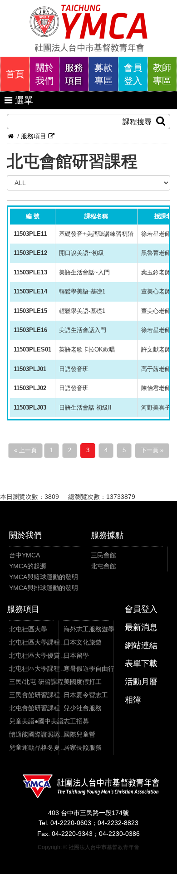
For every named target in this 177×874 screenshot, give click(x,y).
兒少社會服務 (83, 708)
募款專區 (103, 74)
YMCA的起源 (27, 566)
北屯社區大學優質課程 (37, 655)
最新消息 (141, 627)
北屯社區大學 (28, 629)
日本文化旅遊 (83, 642)
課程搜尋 (137, 122)
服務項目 (74, 74)
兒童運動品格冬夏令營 (37, 747)
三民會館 (103, 555)
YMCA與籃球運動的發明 (43, 577)
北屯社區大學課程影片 (37, 668)
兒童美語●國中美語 (36, 721)
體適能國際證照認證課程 (37, 734)
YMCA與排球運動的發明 (43, 587)
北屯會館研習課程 (34, 708)
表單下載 (141, 663)
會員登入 (133, 74)
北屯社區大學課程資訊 (37, 642)
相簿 (133, 699)
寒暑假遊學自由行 (89, 668)
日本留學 (76, 655)
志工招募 (76, 721)
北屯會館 (103, 566)
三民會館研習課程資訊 (37, 694)
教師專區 (162, 74)
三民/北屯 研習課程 (36, 681)
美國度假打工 (83, 681)
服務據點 (107, 535)
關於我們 (44, 74)
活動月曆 (141, 681)
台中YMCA (24, 555)
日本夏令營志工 (86, 694)
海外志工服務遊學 (89, 629)
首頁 (15, 74)
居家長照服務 (83, 747)
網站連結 (141, 645)
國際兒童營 (79, 734)
